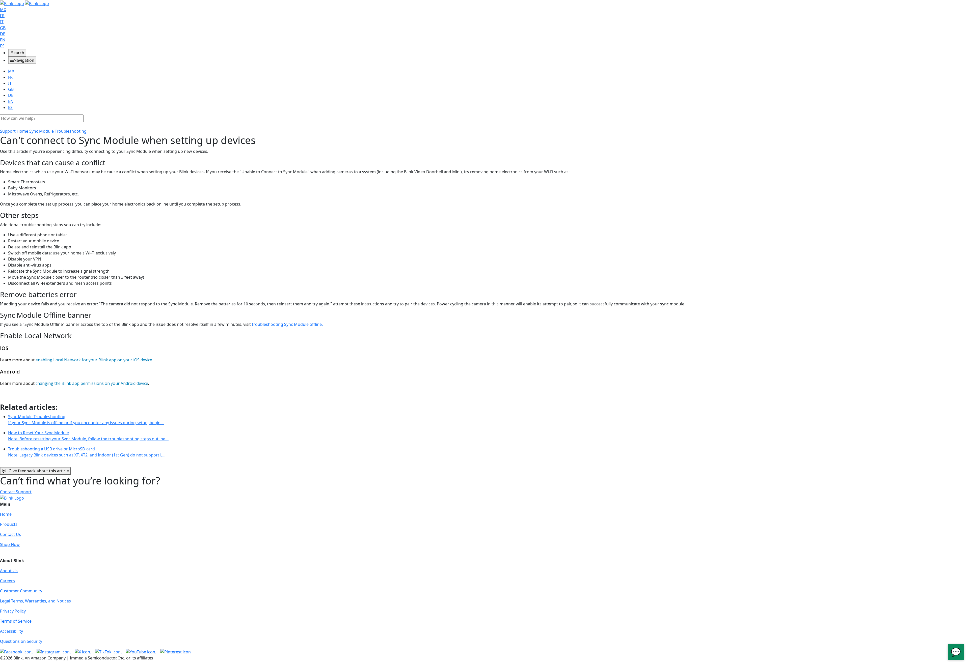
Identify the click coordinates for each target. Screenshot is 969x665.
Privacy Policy (13, 611)
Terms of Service (16, 621)
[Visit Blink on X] (83, 651)
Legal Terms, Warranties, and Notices (35, 601)
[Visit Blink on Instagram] (54, 651)
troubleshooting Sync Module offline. (287, 324)
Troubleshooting (71, 131)
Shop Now (10, 544)
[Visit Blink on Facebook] (16, 651)
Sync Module (41, 131)
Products (8, 524)
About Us (9, 570)
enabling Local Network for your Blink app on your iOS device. (94, 360)
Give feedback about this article (39, 471)
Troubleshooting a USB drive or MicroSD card (87, 452)
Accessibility (11, 631)
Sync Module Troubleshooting (86, 419)
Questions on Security (21, 641)
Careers (7, 581)
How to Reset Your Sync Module (88, 436)
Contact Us (10, 534)
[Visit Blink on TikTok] (108, 651)
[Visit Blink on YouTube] (141, 651)
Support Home (14, 131)
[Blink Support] (24, 3)
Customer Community (21, 591)
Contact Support (16, 492)
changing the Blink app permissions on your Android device (92, 383)
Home (6, 514)
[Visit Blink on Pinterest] (175, 651)
